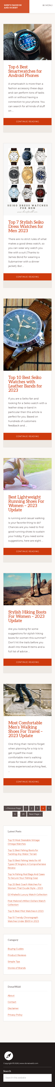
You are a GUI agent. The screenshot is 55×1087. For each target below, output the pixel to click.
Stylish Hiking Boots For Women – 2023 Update (27, 616)
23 (24, 813)
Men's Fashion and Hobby (13, 6)
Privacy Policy (15, 1015)
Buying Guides (15, 949)
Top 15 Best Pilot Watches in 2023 (26, 911)
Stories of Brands (17, 968)
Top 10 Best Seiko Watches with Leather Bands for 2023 (25, 384)
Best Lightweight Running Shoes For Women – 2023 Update (26, 504)
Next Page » (35, 814)
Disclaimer (13, 1008)
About (11, 995)
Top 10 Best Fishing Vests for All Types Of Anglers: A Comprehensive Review (27, 864)
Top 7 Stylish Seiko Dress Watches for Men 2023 (26, 226)
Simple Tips (14, 961)
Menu (49, 5)
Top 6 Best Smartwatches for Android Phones (25, 71)
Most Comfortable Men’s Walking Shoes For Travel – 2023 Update (25, 729)
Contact (12, 1002)
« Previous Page (13, 808)
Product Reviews (17, 955)
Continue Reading (34, 122)
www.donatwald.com (29, 1063)
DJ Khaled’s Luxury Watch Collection (27, 894)
